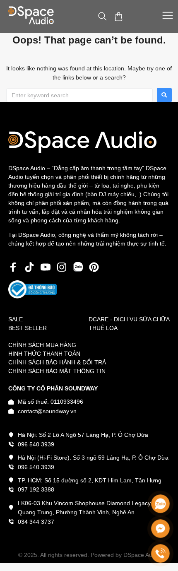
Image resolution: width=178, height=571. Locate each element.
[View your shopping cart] (120, 17)
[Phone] (160, 553)
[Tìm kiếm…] (102, 16)
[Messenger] (160, 528)
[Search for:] (79, 95)
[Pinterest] (94, 267)
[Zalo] (160, 503)
